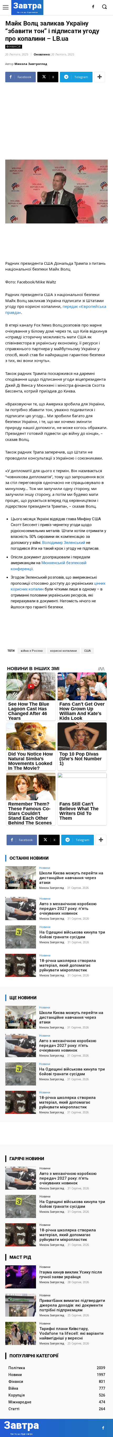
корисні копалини (63, 651)
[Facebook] (93, 7)
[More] (99, 77)
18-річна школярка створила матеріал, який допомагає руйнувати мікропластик (67, 965)
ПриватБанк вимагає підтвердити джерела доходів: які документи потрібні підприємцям (72, 1305)
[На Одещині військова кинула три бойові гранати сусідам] (20, 937)
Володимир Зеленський (63, 542)
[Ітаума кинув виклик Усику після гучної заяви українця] (20, 1276)
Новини (44, 867)
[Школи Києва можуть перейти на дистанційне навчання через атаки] (20, 877)
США (87, 651)
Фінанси (14, 46)
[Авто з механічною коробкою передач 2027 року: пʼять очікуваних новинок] (20, 908)
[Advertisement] (56, 119)
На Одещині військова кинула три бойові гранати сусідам (72, 934)
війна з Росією (32, 651)
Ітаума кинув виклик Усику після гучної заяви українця (70, 1274)
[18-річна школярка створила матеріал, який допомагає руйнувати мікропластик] (20, 965)
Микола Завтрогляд (30, 64)
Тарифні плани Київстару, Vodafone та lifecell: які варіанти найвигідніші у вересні (71, 1333)
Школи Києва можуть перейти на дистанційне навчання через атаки (71, 878)
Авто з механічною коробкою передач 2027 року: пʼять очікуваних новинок (67, 908)
